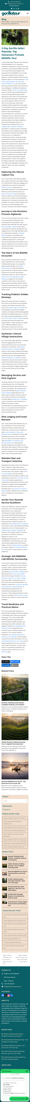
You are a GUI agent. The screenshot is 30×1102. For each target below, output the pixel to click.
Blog (7, 22)
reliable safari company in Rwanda (12, 126)
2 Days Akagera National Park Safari (14, 818)
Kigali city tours (6, 187)
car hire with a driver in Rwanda (14, 318)
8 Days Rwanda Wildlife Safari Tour (14, 847)
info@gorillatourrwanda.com (15, 3)
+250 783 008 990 (15, 2)
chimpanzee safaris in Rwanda (18, 524)
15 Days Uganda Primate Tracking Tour (13, 947)
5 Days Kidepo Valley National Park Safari (14, 931)
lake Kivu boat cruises (21, 595)
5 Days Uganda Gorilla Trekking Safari (15, 935)
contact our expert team (19, 90)
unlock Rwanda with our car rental (12, 641)
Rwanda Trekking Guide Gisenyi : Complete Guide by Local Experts (13, 704)
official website (17, 545)
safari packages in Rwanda (10, 227)
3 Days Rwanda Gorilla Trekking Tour (14, 827)
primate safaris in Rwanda (17, 307)
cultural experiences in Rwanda (11, 358)
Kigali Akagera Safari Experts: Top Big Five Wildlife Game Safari (21, 958)
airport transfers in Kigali (9, 194)
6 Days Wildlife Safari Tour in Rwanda (14, 840)
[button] (27, 13)
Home (3, 22)
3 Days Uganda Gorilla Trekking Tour (14, 920)
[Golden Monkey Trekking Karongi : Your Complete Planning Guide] (15, 726)
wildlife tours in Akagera (19, 399)
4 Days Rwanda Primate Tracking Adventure (13, 835)
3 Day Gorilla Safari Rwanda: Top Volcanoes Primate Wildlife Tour (15, 82)
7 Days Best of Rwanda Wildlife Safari (14, 843)
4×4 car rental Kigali (18, 574)
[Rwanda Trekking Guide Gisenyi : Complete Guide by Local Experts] (15, 687)
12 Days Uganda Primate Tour (12, 942)
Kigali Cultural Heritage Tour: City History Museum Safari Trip (7, 959)
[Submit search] (26, 801)
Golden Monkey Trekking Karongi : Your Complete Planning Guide (14, 743)
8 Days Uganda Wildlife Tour (12, 939)
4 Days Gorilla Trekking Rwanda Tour (14, 831)
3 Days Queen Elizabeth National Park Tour (15, 916)
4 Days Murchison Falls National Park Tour (14, 925)
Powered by (15, 1073)
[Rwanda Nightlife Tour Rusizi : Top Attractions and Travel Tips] (15, 766)
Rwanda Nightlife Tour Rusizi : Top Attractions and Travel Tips (14, 782)
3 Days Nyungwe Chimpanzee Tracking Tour (12, 823)
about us (4, 652)
